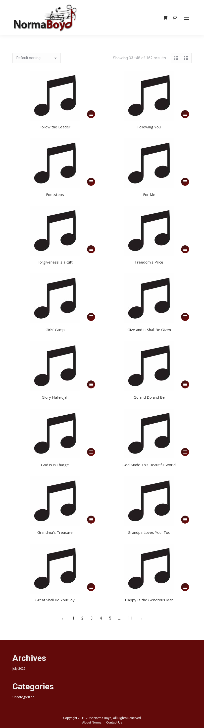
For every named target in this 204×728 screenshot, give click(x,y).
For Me (149, 194)
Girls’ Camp (55, 329)
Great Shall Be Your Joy (55, 599)
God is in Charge (55, 464)
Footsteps (55, 194)
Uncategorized (23, 697)
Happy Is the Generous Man (149, 599)
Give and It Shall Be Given (149, 329)
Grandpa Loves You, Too (149, 532)
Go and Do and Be (149, 397)
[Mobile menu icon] (187, 18)
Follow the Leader (55, 126)
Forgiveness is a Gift (55, 262)
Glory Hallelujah (55, 397)
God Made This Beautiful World (149, 464)
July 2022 (18, 668)
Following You (149, 126)
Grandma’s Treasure (55, 532)
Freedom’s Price (149, 262)
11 (130, 618)
